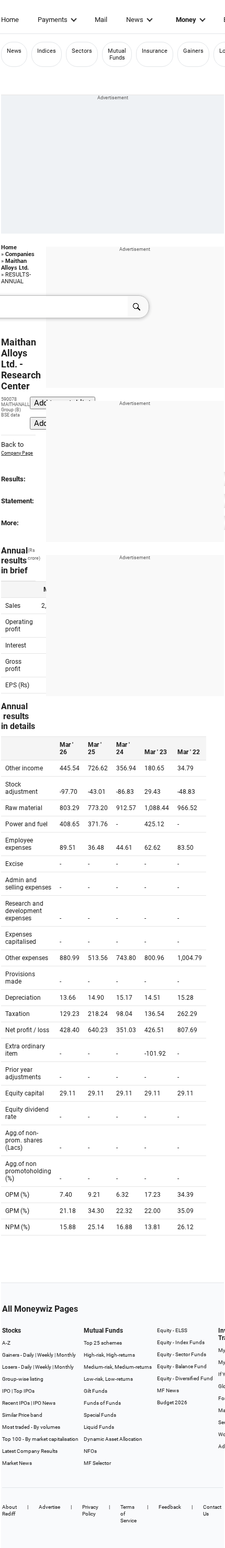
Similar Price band (22, 1415)
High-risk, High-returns (109, 1354)
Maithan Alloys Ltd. (15, 264)
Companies (20, 254)
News (134, 20)
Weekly (45, 1354)
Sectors (82, 51)
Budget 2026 (172, 1402)
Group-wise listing (22, 1379)
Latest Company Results (30, 1451)
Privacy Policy (90, 1510)
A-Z (6, 1342)
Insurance (154, 51)
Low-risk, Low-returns (108, 1379)
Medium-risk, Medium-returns (118, 1367)
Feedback (170, 1507)
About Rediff (9, 1510)
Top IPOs (24, 1391)
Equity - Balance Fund (182, 1366)
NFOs (90, 1451)
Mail (101, 20)
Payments (53, 20)
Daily (28, 1354)
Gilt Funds (95, 1391)
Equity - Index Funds (181, 1342)
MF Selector (97, 1463)
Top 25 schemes (103, 1342)
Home (10, 20)
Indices (46, 51)
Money (186, 20)
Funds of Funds (102, 1403)
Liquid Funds (99, 1427)
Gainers (193, 51)
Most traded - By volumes (31, 1427)
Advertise (49, 1507)
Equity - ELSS (172, 1330)
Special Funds (100, 1415)
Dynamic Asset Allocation (113, 1439)
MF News (168, 1390)
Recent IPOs (16, 1403)
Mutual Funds (117, 54)
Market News (17, 1463)
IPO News (44, 1403)
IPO (6, 1391)
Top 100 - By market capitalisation (40, 1439)
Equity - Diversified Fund (185, 1378)
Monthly (66, 1354)
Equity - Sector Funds (181, 1354)
